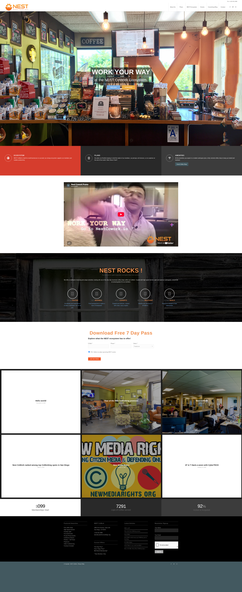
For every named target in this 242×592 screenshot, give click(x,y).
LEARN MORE (128, 100)
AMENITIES (179, 181)
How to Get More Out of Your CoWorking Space (134, 574)
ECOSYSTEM (19, 181)
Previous (1, 89)
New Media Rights (128, 567)
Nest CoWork (127, 559)
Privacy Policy (81, 589)
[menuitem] (172, 7)
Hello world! (127, 553)
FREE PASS (113, 100)
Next (240, 89)
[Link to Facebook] (230, 7)
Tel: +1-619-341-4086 (232, 1)
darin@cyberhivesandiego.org (102, 560)
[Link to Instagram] (235, 7)
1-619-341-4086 (98, 558)
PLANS (97, 181)
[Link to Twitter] (233, 7)
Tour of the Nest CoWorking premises (132, 556)
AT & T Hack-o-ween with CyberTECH (132, 571)
